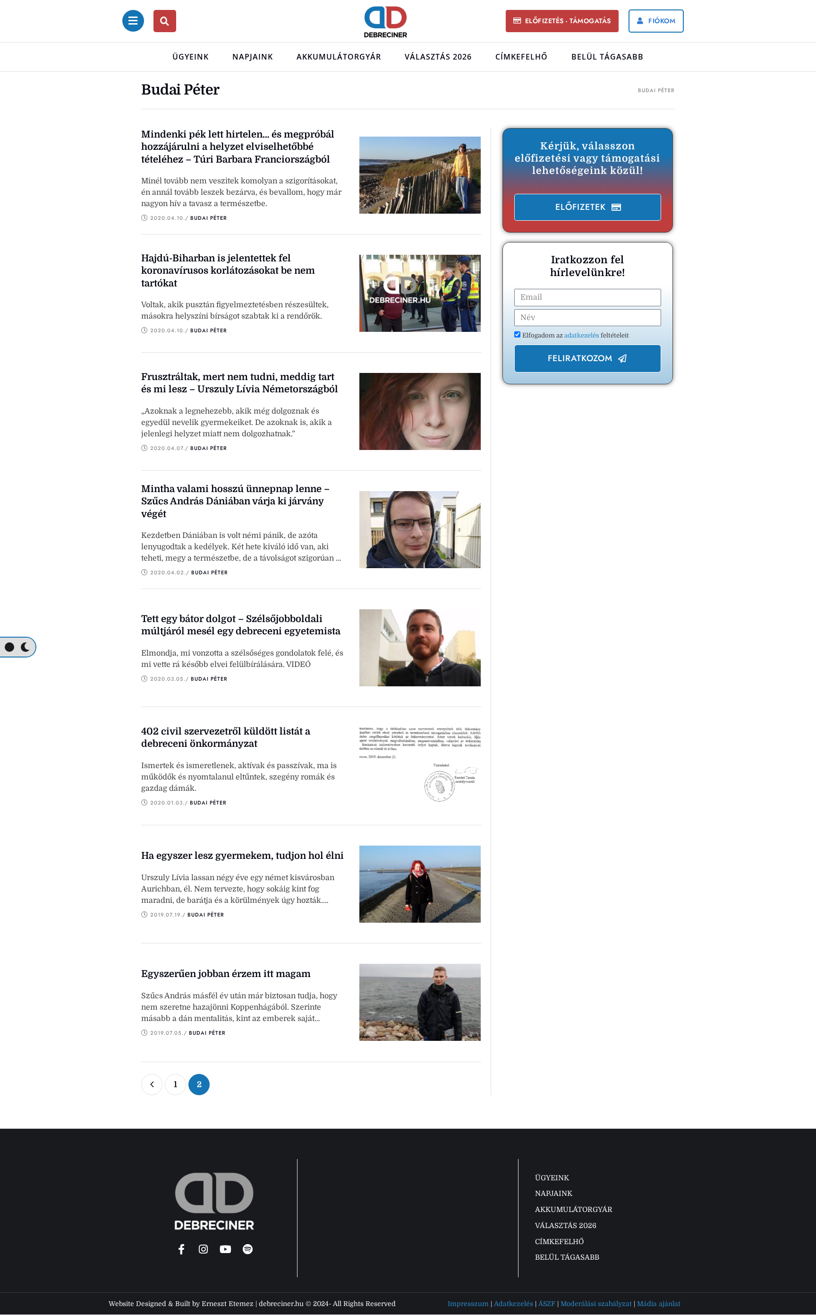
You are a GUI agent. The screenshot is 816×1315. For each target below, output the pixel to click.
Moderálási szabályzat (596, 1303)
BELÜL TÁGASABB (607, 57)
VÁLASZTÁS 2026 (438, 57)
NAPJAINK (252, 57)
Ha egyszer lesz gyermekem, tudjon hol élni (242, 855)
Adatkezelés (513, 1303)
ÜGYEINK (190, 57)
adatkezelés (582, 335)
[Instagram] (203, 1249)
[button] (562, 21)
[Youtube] (226, 1249)
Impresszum (468, 1303)
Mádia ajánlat (658, 1303)
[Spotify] (248, 1249)
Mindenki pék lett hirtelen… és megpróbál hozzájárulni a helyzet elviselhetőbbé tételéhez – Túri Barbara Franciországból (237, 147)
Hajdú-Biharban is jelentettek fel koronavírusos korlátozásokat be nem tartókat (228, 271)
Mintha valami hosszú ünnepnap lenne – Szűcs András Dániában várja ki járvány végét (235, 501)
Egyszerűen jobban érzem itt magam (226, 974)
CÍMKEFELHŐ (521, 57)
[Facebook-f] (181, 1249)
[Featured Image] (420, 175)
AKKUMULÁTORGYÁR (339, 57)
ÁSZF (546, 1303)
